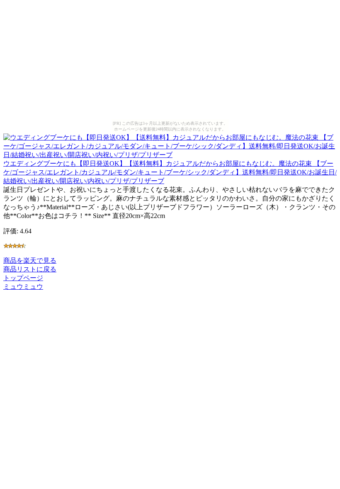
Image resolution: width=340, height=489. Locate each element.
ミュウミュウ (23, 286)
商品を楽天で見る (29, 260)
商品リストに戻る (29, 269)
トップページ (23, 277)
